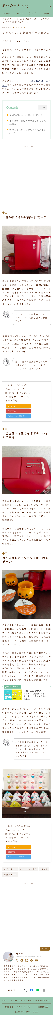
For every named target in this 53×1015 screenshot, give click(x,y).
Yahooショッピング (16, 416)
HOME (4, 1000)
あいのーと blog (15, 5)
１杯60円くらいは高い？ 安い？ (26, 115)
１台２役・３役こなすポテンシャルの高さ (27, 122)
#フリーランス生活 (28, 869)
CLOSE (43, 107)
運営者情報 (9, 1007)
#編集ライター (10, 874)
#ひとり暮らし (10, 869)
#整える (43, 869)
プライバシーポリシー (25, 1007)
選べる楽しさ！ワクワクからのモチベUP (27, 131)
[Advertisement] (26, 177)
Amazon (11, 406)
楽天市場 (12, 411)
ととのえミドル (20, 27)
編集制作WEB (43, 1007)
